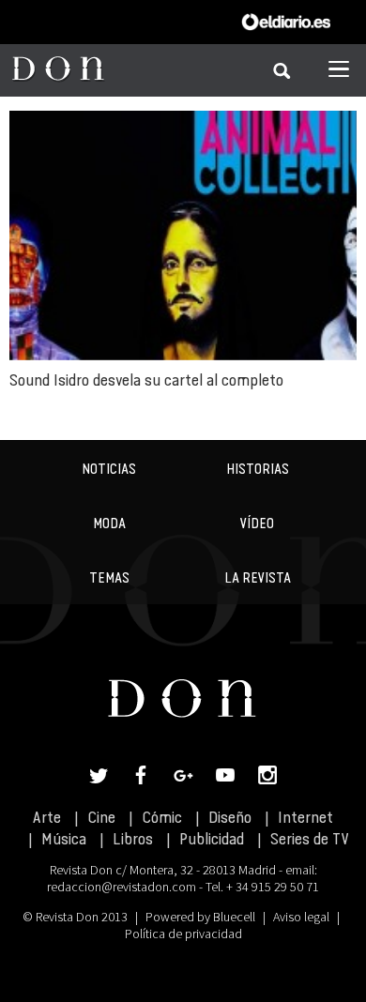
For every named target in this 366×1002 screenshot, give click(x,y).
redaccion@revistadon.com (121, 886)
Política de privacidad (183, 933)
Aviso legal (301, 916)
